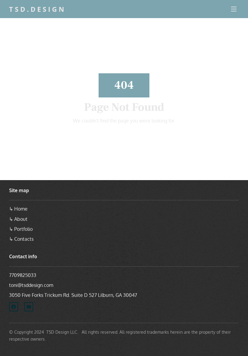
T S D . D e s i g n (36, 9)
